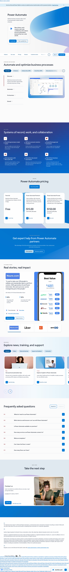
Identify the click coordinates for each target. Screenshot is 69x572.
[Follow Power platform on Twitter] (20, 556)
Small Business (58, 563)
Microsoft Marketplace (43, 564)
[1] (4, 522)
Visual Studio (60, 564)
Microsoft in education (9, 560)
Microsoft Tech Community (32, 564)
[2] (4, 528)
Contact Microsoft (19, 571)
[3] (4, 545)
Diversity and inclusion (32, 566)
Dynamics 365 (17, 563)
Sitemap (13, 571)
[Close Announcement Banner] (63, 5)
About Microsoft (3, 566)
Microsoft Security (9, 563)
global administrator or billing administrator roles (38, 547)
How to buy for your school (54, 560)
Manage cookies (30, 571)
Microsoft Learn (8, 564)
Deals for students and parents (14, 561)
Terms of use (36, 571)
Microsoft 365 (23, 563)
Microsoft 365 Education (42, 560)
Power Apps (21, 310)
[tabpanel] (34, 96)
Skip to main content (5, 0)
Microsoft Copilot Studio (13, 313)
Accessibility (40, 566)
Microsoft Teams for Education (30, 560)
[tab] (7, 70)
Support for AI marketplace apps (19, 564)
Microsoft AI (2, 563)
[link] (6, 55)
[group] (34, 296)
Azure (63, 563)
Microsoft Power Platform (32, 563)
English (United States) (5, 568)
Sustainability (46, 566)
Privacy (24, 571)
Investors (25, 566)
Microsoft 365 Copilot (50, 563)
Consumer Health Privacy (5, 571)
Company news (10, 566)
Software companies (52, 564)
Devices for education (19, 560)
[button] (14, 328)
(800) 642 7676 (17, 503)
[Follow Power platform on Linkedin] (16, 556)
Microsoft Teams (41, 563)
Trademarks (42, 571)
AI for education (24, 561)
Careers (65, 564)
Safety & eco (47, 571)
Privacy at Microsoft (18, 566)
